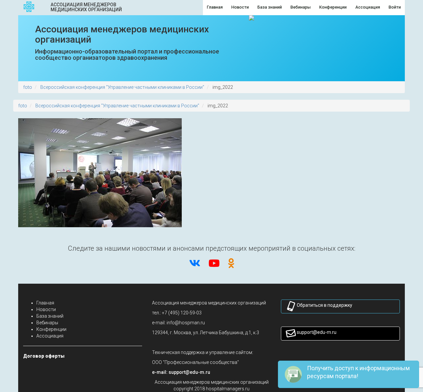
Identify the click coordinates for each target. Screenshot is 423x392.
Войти (395, 7)
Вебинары (47, 322)
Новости (46, 309)
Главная (45, 302)
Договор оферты (43, 356)
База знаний (49, 316)
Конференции (51, 329)
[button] (189, 372)
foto (27, 87)
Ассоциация (49, 336)
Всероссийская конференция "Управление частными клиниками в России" (122, 87)
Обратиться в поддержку (324, 305)
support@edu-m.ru (316, 332)
